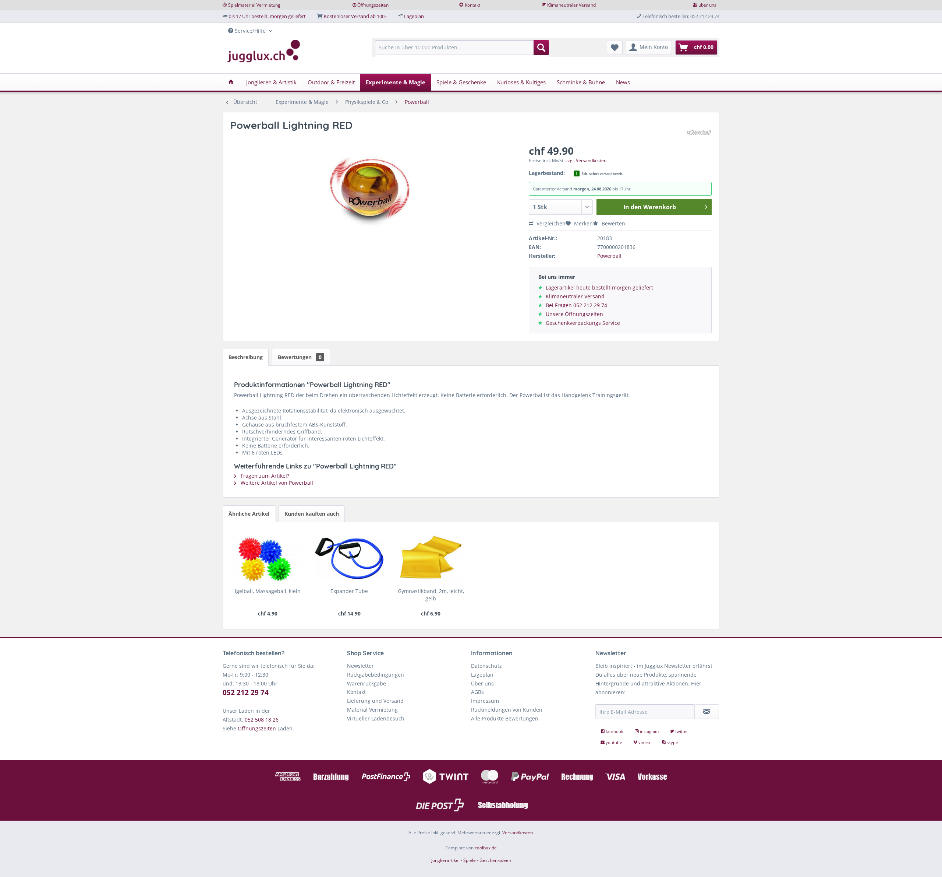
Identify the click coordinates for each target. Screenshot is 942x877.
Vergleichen (550, 223)
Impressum (485, 700)
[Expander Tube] (349, 558)
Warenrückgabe (366, 683)
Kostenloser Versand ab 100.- (355, 16)
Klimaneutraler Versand (571, 5)
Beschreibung (246, 357)
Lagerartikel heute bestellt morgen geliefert (599, 287)
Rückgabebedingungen (375, 674)
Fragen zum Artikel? (264, 475)
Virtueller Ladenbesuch (375, 718)
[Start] (231, 82)
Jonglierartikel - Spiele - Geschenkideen (471, 860)
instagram (649, 731)
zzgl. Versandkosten (586, 160)
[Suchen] (541, 47)
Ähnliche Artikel (249, 513)
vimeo (644, 742)
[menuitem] (462, 51)
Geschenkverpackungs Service (583, 322)
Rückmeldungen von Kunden (506, 709)
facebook (614, 731)
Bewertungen (300, 357)
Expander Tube (349, 590)
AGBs (477, 691)
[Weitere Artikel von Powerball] (699, 132)
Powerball (609, 255)
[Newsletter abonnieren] (706, 711)
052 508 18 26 (262, 719)
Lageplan (414, 16)
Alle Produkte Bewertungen (504, 718)
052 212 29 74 (246, 692)
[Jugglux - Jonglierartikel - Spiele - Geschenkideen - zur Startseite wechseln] (263, 51)
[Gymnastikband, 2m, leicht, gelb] (430, 558)
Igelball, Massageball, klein (268, 590)
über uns (707, 5)
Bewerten (612, 223)
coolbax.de (486, 848)
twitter (681, 731)
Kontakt (472, 5)
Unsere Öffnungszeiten (574, 314)
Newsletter (360, 665)
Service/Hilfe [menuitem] (250, 30)
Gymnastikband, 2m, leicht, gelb (431, 594)
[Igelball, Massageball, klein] (267, 558)
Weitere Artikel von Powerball (276, 482)
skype (672, 742)
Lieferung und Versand (375, 700)
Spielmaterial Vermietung (254, 5)
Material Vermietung (372, 709)
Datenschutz (486, 665)
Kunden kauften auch (311, 513)
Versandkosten (517, 832)
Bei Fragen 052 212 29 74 (576, 305)
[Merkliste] (615, 47)
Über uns (482, 683)
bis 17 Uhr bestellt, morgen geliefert (267, 16)
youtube (614, 742)
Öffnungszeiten (373, 5)
